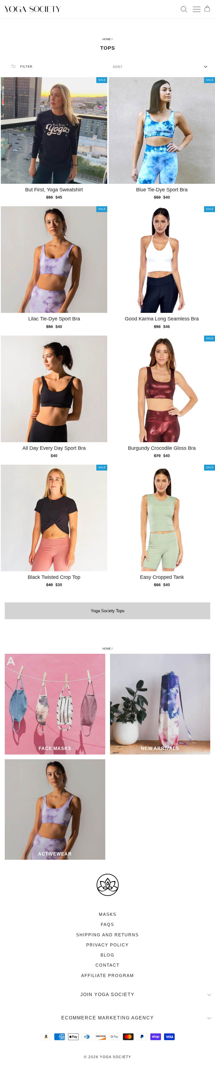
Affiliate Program (107, 975)
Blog (107, 955)
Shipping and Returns (107, 934)
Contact (107, 965)
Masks (107, 914)
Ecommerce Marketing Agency (107, 1017)
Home (106, 39)
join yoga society (107, 994)
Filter (25, 66)
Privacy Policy (107, 944)
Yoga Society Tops (108, 610)
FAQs (107, 924)
